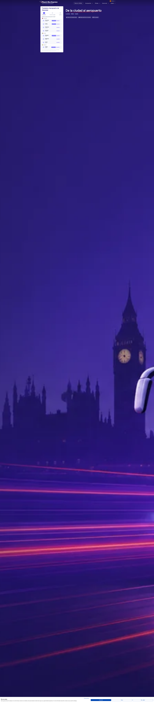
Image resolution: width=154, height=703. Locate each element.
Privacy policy (86, 698)
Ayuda (112, 3)
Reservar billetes (78, 3)
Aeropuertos (88, 3)
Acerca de (104, 3)
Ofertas (96, 3)
